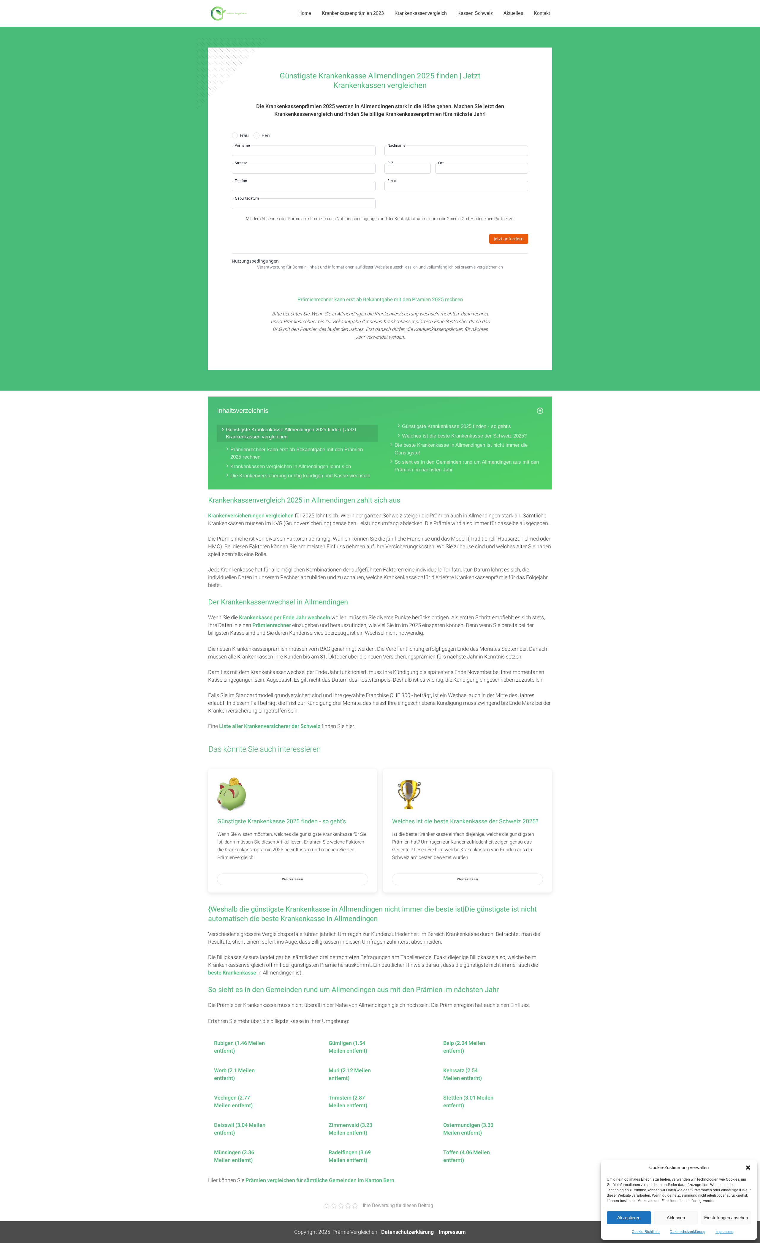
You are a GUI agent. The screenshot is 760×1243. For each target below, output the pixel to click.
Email (392, 181)
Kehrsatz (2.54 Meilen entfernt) (462, 1074)
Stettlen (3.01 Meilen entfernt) (468, 1102)
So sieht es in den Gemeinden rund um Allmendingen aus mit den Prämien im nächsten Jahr (467, 466)
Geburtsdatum (247, 198)
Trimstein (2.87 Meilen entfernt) (348, 1102)
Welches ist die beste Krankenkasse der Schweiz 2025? (464, 436)
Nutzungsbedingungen (255, 261)
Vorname (242, 145)
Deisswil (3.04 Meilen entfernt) (239, 1129)
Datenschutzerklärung (687, 1232)
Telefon (241, 181)
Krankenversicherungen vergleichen (251, 516)
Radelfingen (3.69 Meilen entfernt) (350, 1156)
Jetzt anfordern (509, 238)
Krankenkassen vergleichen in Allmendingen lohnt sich (290, 466)
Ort (441, 163)
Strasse (241, 163)
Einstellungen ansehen (726, 1217)
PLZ (390, 163)
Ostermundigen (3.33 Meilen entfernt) (468, 1129)
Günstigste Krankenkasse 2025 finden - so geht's (456, 426)
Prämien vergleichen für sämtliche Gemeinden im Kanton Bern (320, 1180)
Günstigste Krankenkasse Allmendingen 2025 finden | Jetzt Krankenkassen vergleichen (291, 433)
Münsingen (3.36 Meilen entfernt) (234, 1156)
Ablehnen (676, 1217)
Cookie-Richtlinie (646, 1232)
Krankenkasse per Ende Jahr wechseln (284, 618)
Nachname (396, 145)
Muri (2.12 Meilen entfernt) (350, 1074)
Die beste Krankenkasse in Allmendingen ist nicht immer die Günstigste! (461, 449)
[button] (748, 1168)
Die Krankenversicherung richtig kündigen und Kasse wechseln (300, 475)
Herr (266, 135)
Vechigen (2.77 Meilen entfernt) (233, 1102)
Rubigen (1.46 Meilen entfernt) (239, 1047)
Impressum (724, 1232)
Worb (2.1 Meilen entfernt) (234, 1074)
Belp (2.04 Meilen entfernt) (464, 1047)
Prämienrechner (271, 625)
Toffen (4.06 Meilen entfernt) (466, 1156)
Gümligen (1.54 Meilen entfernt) (348, 1047)
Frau (244, 135)
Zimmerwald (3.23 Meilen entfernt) (350, 1129)
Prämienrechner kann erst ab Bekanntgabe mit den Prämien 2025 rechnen (296, 453)
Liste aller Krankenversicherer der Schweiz (269, 726)
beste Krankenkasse (232, 973)
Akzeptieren (628, 1217)
